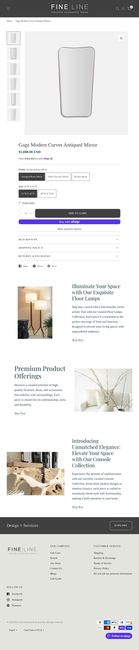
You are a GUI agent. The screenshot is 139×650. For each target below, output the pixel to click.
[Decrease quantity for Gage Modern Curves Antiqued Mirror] (21, 213)
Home (9, 21)
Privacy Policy (101, 568)
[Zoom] (121, 38)
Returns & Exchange (105, 558)
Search (53, 558)
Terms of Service (103, 563)
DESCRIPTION (28, 239)
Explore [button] (121, 525)
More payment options (70, 229)
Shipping (98, 553)
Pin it (54, 266)
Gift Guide (56, 578)
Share (25, 266)
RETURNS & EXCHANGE (35, 256)
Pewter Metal (80, 176)
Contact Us (56, 568)
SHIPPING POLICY (31, 248)
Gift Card (55, 553)
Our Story (55, 563)
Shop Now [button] (77, 340)
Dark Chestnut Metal (58, 176)
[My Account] (123, 8)
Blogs (53, 573)
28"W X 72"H (47, 193)
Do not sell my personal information (113, 573)
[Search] (117, 8)
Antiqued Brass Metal (31, 176)
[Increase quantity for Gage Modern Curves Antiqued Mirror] (30, 213)
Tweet (40, 266)
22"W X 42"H (27, 193)
